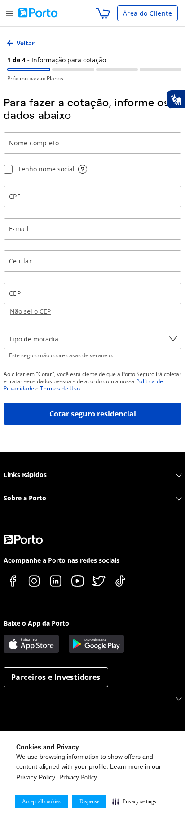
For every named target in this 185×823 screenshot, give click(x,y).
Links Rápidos (25, 474)
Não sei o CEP (30, 311)
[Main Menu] (9, 13)
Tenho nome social (46, 169)
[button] (134, 801)
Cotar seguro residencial (92, 414)
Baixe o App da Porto (36, 623)
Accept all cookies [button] (41, 801)
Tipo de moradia (33, 339)
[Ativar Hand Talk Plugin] (175, 99)
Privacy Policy (78, 777)
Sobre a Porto (25, 498)
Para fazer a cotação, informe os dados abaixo (86, 108)
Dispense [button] (89, 801)
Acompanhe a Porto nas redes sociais (61, 560)
